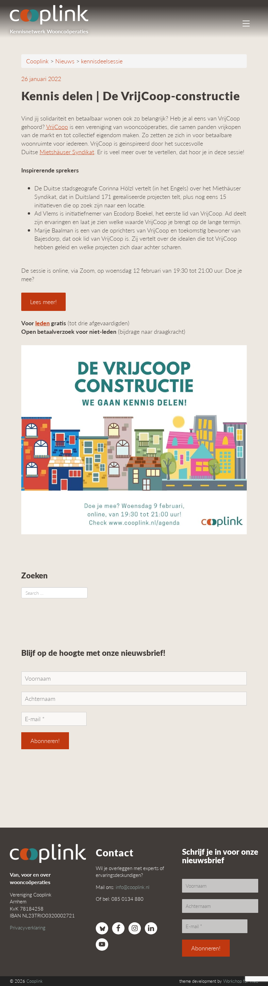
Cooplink (34, 981)
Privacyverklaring (27, 927)
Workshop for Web (240, 981)
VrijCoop (57, 126)
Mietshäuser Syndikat (67, 152)
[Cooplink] (52, 14)
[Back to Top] (250, 963)
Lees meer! (43, 302)
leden (42, 323)
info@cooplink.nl (132, 886)
